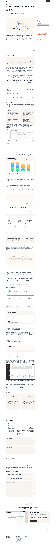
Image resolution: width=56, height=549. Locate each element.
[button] (20, 295)
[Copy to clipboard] (33, 329)
